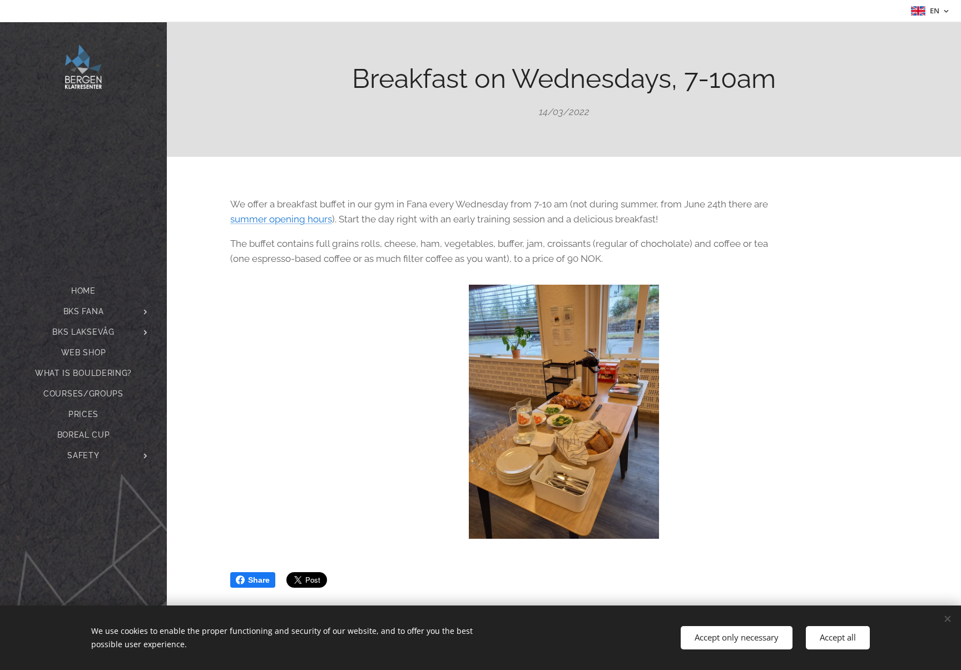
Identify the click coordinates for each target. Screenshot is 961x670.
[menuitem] (83, 291)
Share (259, 579)
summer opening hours (281, 219)
